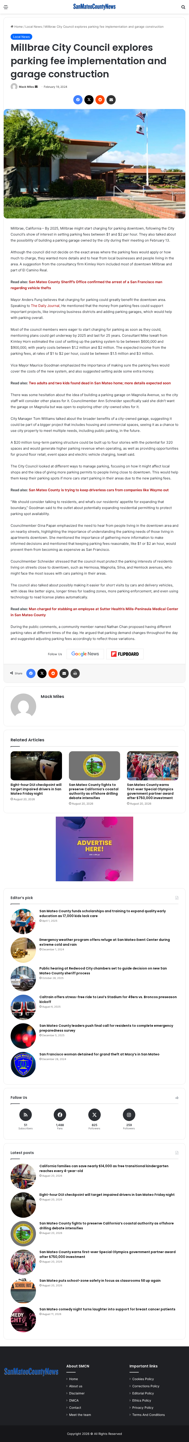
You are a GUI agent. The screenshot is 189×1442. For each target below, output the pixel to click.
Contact (75, 1407)
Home (18, 26)
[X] (89, 99)
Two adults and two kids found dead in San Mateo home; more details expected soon (100, 383)
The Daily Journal (45, 305)
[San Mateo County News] (94, 6)
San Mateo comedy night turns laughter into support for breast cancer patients (107, 1309)
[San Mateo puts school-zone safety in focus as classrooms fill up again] (23, 1291)
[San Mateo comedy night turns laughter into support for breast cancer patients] (23, 1319)
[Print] (75, 673)
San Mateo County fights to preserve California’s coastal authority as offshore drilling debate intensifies (93, 791)
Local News (33, 26)
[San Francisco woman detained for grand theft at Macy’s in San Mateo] (23, 1064)
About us (75, 1386)
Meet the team (80, 1415)
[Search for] (183, 8)
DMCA (74, 1400)
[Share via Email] (111, 99)
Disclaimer (77, 1393)
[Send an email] (36, 86)
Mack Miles (26, 86)
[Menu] (5, 8)
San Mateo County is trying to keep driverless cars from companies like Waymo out (99, 490)
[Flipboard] (125, 654)
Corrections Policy (145, 1386)
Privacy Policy (143, 1407)
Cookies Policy (143, 1379)
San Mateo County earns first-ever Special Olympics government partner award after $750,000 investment (150, 791)
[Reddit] (100, 99)
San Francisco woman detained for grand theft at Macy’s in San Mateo (99, 1054)
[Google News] (85, 654)
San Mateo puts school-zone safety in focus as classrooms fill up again (100, 1280)
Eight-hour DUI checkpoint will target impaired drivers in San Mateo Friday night (36, 789)
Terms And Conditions (148, 1415)
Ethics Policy (141, 1400)
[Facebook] (78, 99)
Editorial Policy (143, 1393)
